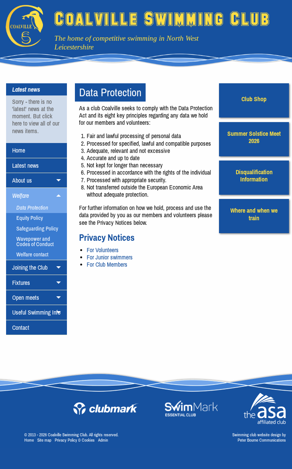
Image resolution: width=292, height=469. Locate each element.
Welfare (20, 195)
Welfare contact (32, 254)
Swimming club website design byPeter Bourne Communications (259, 437)
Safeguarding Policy (37, 229)
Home (18, 150)
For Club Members (107, 264)
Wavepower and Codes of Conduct (35, 241)
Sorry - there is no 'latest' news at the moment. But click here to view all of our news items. (35, 116)
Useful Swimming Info (36, 312)
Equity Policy (29, 218)
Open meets (25, 297)
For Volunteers (103, 249)
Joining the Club (30, 267)
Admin (103, 440)
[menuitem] (36, 150)
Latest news (25, 165)
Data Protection (32, 208)
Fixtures (21, 282)
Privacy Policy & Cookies (75, 440)
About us (22, 180)
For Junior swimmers (110, 257)
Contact (20, 327)
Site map (44, 440)
